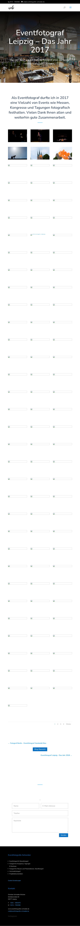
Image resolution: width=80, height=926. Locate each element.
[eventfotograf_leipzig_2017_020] (38, 235)
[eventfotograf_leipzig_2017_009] (62, 177)
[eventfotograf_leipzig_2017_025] (17, 281)
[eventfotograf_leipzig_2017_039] (62, 351)
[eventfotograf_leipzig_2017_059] (40, 473)
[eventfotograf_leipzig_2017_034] (17, 334)
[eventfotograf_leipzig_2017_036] (62, 334)
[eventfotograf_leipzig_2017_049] (17, 421)
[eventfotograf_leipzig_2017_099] (62, 700)
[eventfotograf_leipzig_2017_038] (40, 351)
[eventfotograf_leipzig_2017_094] (17, 682)
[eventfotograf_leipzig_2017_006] (62, 159)
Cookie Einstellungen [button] (14, 880)
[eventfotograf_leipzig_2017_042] (62, 368)
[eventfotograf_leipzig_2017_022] (17, 264)
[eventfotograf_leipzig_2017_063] (62, 490)
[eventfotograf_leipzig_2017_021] (62, 247)
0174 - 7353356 (40, 779)
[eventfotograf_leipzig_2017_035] (40, 334)
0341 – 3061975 (15, 903)
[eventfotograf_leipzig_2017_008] (40, 177)
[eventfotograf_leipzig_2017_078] (62, 577)
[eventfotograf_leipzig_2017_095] (40, 682)
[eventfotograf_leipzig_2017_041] (40, 368)
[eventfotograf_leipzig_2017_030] (62, 299)
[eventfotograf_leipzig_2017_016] (17, 229)
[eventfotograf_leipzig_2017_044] (40, 386)
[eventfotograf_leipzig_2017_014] (40, 212)
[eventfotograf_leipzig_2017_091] (17, 665)
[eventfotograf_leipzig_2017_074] (40, 560)
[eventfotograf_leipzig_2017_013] (17, 212)
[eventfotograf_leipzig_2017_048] (62, 403)
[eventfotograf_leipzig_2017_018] (62, 229)
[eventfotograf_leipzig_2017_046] (17, 403)
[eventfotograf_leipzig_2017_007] (17, 177)
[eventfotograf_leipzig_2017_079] (17, 595)
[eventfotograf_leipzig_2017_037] (17, 351)
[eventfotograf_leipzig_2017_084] (62, 612)
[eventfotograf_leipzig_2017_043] (17, 386)
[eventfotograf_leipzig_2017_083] (40, 612)
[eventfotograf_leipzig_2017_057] (62, 456)
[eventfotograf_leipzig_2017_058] (17, 473)
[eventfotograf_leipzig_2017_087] (62, 630)
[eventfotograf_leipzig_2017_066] (62, 508)
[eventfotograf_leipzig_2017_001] (17, 142)
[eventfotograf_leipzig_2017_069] (62, 525)
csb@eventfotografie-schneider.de (18, 911)
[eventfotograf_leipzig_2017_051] (62, 421)
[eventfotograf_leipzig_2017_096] (62, 682)
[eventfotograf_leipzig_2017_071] (40, 543)
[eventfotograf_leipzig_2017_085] (17, 630)
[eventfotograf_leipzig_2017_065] (40, 508)
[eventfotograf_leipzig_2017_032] (40, 316)
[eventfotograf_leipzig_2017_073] (17, 560)
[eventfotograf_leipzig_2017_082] (17, 612)
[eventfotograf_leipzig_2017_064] (17, 508)
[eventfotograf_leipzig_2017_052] (17, 438)
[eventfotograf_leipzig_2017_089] (40, 647)
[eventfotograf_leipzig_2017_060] (62, 473)
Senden (63, 835)
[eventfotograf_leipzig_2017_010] (17, 194)
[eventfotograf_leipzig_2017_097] (17, 700)
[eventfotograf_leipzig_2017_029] (40, 299)
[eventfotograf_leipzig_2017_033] (62, 316)
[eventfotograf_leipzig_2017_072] (62, 543)
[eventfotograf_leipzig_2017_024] (62, 264)
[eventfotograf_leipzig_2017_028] (17, 299)
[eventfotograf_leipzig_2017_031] (17, 316)
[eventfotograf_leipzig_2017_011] (40, 194)
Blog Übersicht (40, 749)
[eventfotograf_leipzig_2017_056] (40, 456)
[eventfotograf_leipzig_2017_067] (17, 525)
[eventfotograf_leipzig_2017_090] (62, 647)
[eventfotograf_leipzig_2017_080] (40, 595)
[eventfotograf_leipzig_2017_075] (62, 560)
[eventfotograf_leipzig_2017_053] (40, 438)
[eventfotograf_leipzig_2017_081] (62, 595)
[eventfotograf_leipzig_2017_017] (40, 229)
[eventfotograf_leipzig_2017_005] (40, 159)
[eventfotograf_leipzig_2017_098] (40, 700)
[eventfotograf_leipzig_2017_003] (62, 142)
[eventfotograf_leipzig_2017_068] (40, 525)
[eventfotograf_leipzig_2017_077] (40, 578)
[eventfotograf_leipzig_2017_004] (17, 159)
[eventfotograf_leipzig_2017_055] (17, 456)
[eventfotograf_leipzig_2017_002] (40, 142)
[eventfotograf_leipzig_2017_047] (40, 403)
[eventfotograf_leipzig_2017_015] (62, 212)
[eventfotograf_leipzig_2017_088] (17, 647)
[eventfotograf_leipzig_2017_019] (17, 247)
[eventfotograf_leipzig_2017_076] (17, 577)
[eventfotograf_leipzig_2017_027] (62, 281)
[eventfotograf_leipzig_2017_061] (17, 490)
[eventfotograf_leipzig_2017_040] (17, 368)
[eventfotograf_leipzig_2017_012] (62, 194)
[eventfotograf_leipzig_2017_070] (17, 543)
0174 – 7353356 (15, 2)
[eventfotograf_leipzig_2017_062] (40, 490)
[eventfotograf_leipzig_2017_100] (17, 717)
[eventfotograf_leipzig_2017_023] (40, 264)
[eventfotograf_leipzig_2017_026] (40, 281)
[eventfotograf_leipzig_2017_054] (62, 438)
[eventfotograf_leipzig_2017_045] (62, 386)
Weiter (68, 724)
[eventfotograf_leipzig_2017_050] (40, 421)
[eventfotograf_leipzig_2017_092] (40, 665)
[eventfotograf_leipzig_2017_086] (40, 630)
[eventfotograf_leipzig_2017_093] (62, 665)
